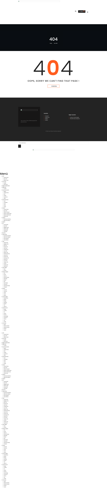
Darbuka (5, 302)
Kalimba (3, 221)
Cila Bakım (6, 202)
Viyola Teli (5, 266)
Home (51, 43)
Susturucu (6, 196)
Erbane (5, 303)
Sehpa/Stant (4, 234)
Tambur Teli (6, 262)
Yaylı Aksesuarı (5, 307)
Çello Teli (5, 248)
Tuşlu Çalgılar (4, 267)
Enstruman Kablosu (7, 219)
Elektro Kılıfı (6, 228)
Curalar (5, 188)
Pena (5, 205)
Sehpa (5, 195)
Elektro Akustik (6, 212)
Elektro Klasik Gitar (7, 214)
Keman (5, 328)
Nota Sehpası (6, 238)
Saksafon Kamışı (7, 285)
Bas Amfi (5, 178)
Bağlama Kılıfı (6, 227)
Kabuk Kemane (6, 327)
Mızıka (5, 280)
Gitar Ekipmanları (5, 199)
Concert (5, 289)
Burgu (5, 309)
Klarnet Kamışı (6, 277)
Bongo (5, 300)
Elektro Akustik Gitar (7, 213)
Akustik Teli (6, 242)
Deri (4, 194)
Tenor (5, 293)
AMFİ (3, 176)
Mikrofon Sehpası (7, 237)
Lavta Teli (5, 260)
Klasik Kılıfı (6, 230)
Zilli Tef (5, 306)
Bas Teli (5, 245)
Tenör (5, 292)
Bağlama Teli (6, 244)
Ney (4, 281)
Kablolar (3, 217)
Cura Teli (5, 251)
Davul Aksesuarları (5, 190)
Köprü (5, 313)
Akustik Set (6, 298)
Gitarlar (3, 208)
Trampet (5, 287)
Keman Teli (6, 256)
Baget (5, 191)
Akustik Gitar (6, 209)
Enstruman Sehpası (7, 235)
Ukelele (3, 288)
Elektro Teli (6, 252)
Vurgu (5, 206)
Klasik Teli (5, 259)
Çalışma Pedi (6, 192)
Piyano (5, 270)
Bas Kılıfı (5, 226)
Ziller (5, 198)
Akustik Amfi (6, 177)
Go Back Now (54, 86)
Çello (5, 324)
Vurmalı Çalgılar (5, 296)
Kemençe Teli (6, 257)
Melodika (5, 278)
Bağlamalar (4, 187)
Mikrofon (4, 232)
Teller (3, 241)
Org (4, 269)
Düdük (5, 183)
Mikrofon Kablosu (7, 220)
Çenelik (5, 310)
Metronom (6, 184)
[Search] (19, 146)
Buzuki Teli (6, 246)
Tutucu (5, 318)
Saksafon (5, 284)
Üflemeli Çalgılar (5, 271)
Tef (4, 305)
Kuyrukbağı (6, 316)
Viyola (5, 330)
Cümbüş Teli (6, 249)
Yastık (5, 321)
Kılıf (3, 223)
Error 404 (55, 43)
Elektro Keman (6, 325)
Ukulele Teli (6, 264)
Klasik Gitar (6, 216)
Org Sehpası (6, 239)
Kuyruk (5, 314)
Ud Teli (5, 263)
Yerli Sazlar (4, 323)
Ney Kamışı (6, 282)
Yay (4, 320)
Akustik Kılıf (6, 224)
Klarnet (5, 275)
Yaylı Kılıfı (5, 231)
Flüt (4, 273)
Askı (4, 201)
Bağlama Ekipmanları (6, 185)
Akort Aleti (4, 181)
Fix (4, 311)
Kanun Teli (5, 255)
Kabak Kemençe (7, 253)
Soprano (5, 291)
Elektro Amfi (6, 180)
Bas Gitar (5, 210)
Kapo (5, 203)
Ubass (5, 295)
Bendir (5, 299)
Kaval (5, 274)
